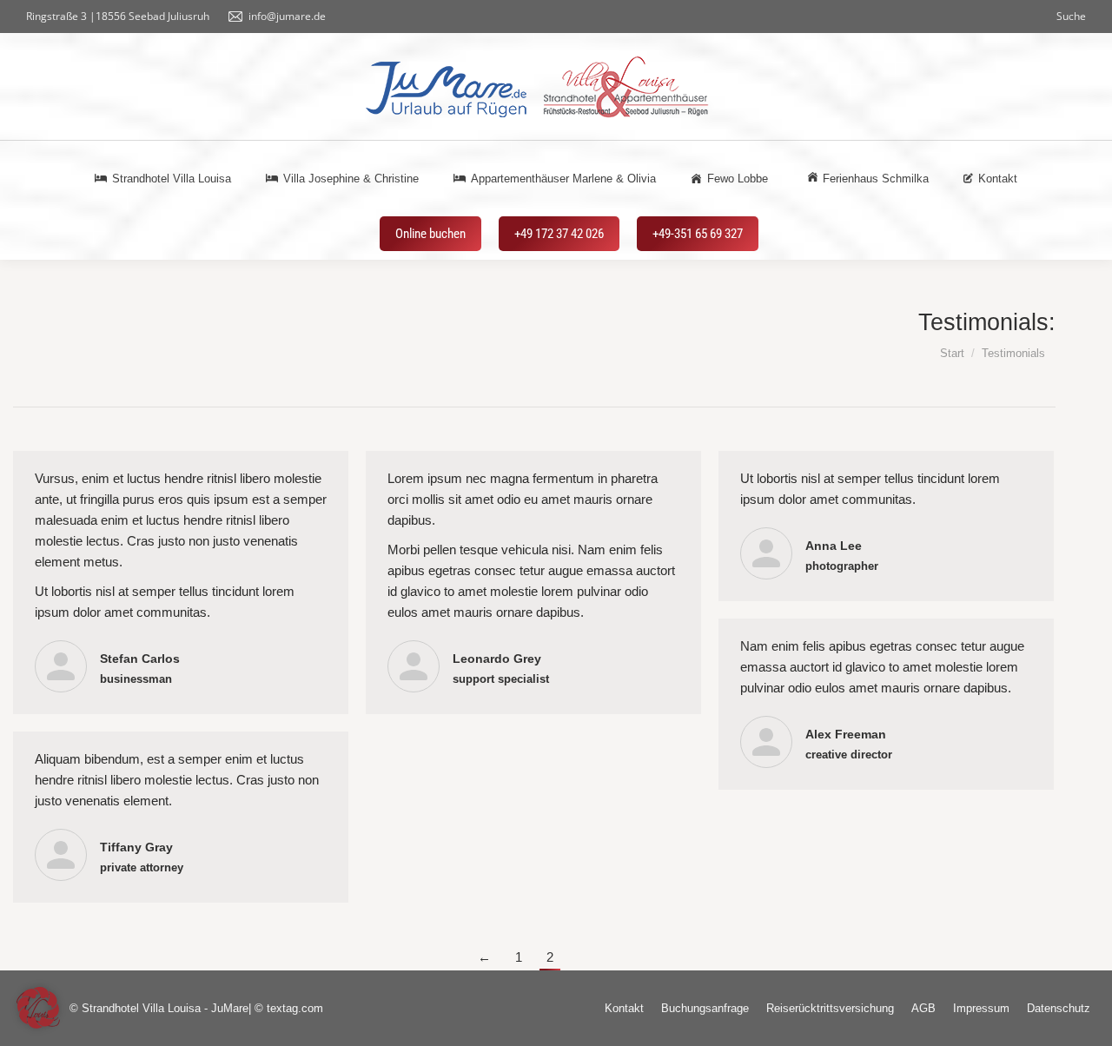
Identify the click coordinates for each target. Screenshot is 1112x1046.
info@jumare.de (287, 16)
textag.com (295, 1008)
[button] (38, 1008)
